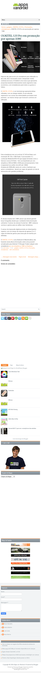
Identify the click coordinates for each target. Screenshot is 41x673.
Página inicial (22, 257)
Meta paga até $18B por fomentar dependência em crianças (18, 648)
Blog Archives (20, 365)
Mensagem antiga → (33, 257)
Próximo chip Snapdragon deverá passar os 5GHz (16, 658)
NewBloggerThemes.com (20, 669)
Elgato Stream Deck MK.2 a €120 (11, 651)
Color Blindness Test (14, 371)
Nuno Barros (7, 634)
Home (3, 27)
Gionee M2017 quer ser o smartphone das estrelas (22, 428)
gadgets (9, 27)
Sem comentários (14, 249)
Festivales (11, 390)
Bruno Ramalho (8, 624)
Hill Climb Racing (13, 409)
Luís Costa (7, 631)
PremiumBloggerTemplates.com (20, 668)
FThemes (15, 667)
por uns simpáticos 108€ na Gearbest (21, 246)
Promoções (28, 27)
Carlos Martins (8, 627)
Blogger (26, 439)
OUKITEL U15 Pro (18, 27)
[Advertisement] (21, 13)
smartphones (6, 29)
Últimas (10, 381)
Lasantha (30, 667)
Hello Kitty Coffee (13, 419)
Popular (4, 365)
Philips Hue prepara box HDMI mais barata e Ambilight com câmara (20, 655)
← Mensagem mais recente (9, 257)
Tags (11, 365)
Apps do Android (19, 664)
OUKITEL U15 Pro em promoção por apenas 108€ (20, 37)
